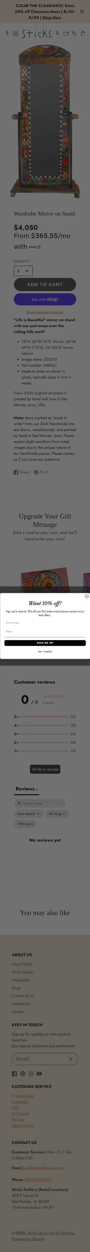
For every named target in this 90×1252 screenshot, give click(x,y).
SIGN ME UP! (45, 643)
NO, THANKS (45, 651)
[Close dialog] (87, 596)
